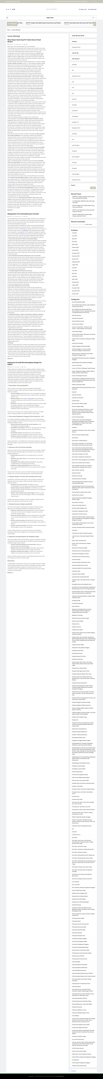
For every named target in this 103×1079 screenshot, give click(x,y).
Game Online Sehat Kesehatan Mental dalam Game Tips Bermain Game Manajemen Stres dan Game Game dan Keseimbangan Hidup (83, 449)
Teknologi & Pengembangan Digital (80, 947)
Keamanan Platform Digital (78, 574)
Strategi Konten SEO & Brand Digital (80, 902)
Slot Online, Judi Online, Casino (79, 846)
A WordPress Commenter (78, 224)
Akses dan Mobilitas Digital (78, 302)
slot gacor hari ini (76, 47)
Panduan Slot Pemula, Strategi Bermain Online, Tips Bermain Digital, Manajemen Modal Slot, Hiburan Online (83, 724)
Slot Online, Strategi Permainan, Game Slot (82, 878)
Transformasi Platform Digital (79, 1036)
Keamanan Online (76, 571)
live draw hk (75, 110)
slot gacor (74, 64)
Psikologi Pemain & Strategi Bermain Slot (81, 826)
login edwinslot (75, 606)
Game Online (75, 437)
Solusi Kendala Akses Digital (79, 890)
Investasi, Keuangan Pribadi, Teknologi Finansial (83, 527)
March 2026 (75, 244)
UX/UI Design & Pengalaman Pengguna (81, 1062)
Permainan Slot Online (77, 799)
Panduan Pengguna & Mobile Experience (81, 705)
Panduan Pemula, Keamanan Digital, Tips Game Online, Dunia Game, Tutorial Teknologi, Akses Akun (83, 693)
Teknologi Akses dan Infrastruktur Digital (81, 953)
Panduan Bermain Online (77, 650)
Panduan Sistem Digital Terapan (79, 717)
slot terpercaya (75, 881)
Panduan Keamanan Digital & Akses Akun (81, 674)
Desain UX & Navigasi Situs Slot (79, 375)
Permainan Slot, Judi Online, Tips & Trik (81, 806)
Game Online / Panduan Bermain (79, 440)
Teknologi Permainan (77, 1007)
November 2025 (75, 256)
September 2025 (76, 262)
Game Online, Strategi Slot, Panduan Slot (81, 457)
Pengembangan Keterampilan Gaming (81, 763)
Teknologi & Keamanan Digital (79, 927)
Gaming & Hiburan (76, 473)
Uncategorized (75, 1060)
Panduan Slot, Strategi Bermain (79, 729)
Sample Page (49, 17)
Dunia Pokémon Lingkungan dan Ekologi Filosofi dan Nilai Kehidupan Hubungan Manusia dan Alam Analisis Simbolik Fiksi (83, 380)
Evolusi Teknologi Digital (78, 417)
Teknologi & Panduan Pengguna (79, 938)
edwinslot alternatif (76, 395)
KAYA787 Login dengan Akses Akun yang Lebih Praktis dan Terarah (50, 23)
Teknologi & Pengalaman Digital (79, 941)
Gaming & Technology (77, 476)
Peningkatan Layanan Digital (78, 768)
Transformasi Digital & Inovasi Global (80, 1024)
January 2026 (75, 250)
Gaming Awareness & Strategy (79, 478)
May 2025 (74, 273)
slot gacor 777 (75, 122)
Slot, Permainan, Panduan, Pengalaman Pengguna (83, 887)
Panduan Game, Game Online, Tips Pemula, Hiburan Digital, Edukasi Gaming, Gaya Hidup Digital (82, 664)
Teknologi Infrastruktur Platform (79, 998)
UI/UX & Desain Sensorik (78, 1048)
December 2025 (75, 253)
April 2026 (74, 241)
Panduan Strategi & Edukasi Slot (79, 731)
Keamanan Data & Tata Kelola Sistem (80, 556)
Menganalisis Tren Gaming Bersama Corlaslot (23, 214)
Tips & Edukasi (75, 1015)
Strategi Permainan (76, 905)
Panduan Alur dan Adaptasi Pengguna (80, 647)
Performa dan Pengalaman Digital (80, 774)
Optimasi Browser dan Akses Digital (80, 618)
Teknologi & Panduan (77, 932)
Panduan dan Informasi (77, 659)
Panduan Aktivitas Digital (78, 644)
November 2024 (75, 290)
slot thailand (75, 116)
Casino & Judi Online (77, 365)
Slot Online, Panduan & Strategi (79, 852)
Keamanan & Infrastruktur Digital (79, 548)
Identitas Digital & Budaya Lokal (79, 508)
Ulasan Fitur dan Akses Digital (79, 1051)
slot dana (74, 162)
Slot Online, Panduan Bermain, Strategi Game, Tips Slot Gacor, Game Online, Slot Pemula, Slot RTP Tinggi (84, 862)
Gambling (74, 427)
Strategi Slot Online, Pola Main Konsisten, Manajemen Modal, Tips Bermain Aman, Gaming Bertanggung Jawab (83, 909)
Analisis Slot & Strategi (77, 343)
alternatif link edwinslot (77, 318)
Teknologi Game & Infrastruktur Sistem (81, 983)
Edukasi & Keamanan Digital (78, 384)
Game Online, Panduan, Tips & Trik (80, 454)
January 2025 (75, 285)
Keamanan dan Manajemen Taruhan (80, 553)
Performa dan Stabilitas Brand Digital (80, 777)
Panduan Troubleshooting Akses (79, 734)
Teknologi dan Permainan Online (79, 959)
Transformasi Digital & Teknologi (79, 1027)
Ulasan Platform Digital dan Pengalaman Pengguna (84, 1057)
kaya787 (9, 185)
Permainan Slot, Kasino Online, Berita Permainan (83, 809)
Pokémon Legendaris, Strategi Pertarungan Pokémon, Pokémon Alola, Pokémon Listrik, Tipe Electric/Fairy (83, 821)
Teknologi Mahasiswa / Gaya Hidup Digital (82, 1004)
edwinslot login (75, 400)
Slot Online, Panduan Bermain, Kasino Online (82, 858)
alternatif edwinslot (76, 315)
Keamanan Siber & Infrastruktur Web (80, 577)
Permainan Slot (75, 796)
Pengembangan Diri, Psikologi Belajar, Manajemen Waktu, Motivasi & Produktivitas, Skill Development (83, 758)
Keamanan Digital (76, 559)
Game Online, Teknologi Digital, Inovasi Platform (83, 459)
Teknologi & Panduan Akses (78, 935)
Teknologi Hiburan (76, 986)
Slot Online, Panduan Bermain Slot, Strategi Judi (83, 855)
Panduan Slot (75, 720)
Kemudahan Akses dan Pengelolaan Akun (81, 584)
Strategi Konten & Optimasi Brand (80, 896)
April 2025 (74, 276)
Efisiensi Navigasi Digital (78, 406)
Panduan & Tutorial (76, 627)
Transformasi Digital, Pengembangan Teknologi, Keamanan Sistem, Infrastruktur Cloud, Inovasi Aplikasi (83, 1032)
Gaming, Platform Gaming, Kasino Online (81, 492)
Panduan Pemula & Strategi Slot (79, 683)
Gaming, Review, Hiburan (78, 495)
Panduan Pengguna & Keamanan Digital (81, 702)
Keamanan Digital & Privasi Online (80, 565)
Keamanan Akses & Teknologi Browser (81, 550)
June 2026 (74, 235)
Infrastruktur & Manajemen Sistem (80, 511)
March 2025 (75, 279)
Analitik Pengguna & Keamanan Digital (81, 346)
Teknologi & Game (76, 921)
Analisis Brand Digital (77, 331)
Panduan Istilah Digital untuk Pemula (80, 671)
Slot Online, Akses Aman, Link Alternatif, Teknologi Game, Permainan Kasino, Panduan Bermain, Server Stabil (82, 842)
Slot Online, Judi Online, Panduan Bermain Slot (83, 849)
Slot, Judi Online (76, 884)
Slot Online (74, 837)
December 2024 (75, 288)
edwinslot (74, 392)
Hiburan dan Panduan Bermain (79, 505)
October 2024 (75, 293)
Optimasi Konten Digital (77, 621)
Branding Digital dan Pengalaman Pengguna (82, 362)
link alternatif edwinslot (77, 603)
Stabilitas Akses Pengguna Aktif (79, 893)
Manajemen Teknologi (77, 615)
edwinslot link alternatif (77, 397)
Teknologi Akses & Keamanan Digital (80, 950)
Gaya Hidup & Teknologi (77, 502)
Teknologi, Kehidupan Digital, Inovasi (80, 1012)
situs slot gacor (75, 145)
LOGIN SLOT (25, 230)
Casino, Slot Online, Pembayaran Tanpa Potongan (83, 368)
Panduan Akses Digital (77, 629)
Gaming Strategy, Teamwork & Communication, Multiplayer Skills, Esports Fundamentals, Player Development (83, 488)
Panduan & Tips (75, 624)
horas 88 (31, 398)
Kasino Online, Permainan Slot (79, 540)
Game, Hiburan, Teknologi (78, 470)
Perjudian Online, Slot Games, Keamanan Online (83, 783)
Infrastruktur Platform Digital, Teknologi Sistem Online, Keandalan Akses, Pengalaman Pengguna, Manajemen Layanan (83, 518)
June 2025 (74, 270)
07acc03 (10, 44)
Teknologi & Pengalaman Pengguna (80, 944)
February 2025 (75, 282)
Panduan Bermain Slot (77, 653)
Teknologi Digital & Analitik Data (79, 967)
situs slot (74, 99)
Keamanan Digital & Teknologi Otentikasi (81, 568)
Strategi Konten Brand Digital (79, 899)
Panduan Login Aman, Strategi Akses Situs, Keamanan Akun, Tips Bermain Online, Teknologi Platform (83, 678)
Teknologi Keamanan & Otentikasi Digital (81, 1001)
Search (73, 185)
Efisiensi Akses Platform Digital (79, 403)
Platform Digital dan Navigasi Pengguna (81, 817)
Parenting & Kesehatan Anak (78, 737)
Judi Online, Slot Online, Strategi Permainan (82, 533)
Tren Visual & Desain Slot (78, 1039)
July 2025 (74, 267)
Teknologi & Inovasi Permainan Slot (80, 924)
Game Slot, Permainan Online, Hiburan (81, 462)
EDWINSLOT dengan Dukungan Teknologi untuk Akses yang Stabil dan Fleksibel (68, 1)
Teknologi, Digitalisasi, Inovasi (79, 1010)
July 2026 (74, 233)
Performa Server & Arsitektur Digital (80, 780)
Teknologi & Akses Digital (78, 918)
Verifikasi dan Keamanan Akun (79, 1065)
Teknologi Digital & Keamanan (79, 970)
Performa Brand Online (77, 771)
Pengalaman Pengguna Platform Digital (81, 740)
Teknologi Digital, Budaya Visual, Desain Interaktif (83, 976)
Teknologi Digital (76, 961)
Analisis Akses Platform (77, 324)
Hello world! (89, 224)
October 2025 (75, 259)
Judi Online (74, 530)
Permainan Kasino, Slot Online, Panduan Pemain (83, 789)
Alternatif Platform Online (78, 321)
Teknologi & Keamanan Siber (78, 929)
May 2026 (74, 238)
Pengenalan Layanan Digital (78, 766)
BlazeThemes (61, 1076)
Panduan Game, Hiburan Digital (79, 668)
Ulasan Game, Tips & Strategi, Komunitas (81, 1054)
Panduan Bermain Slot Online (79, 656)
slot (73, 70)
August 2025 (75, 264)
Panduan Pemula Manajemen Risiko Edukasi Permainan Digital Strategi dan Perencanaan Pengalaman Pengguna (82, 687)
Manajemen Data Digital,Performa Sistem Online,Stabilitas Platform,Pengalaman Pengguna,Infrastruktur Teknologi (81, 611)
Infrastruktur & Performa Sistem (79, 514)
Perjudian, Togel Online (77, 786)
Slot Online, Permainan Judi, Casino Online (82, 867)
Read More (9, 210)
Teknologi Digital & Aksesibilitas (79, 964)
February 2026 (75, 247)
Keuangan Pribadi (76, 600)
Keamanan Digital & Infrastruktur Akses (81, 562)
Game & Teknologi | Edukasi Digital (80, 434)
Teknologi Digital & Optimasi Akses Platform (82, 973)
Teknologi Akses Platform (78, 956)
